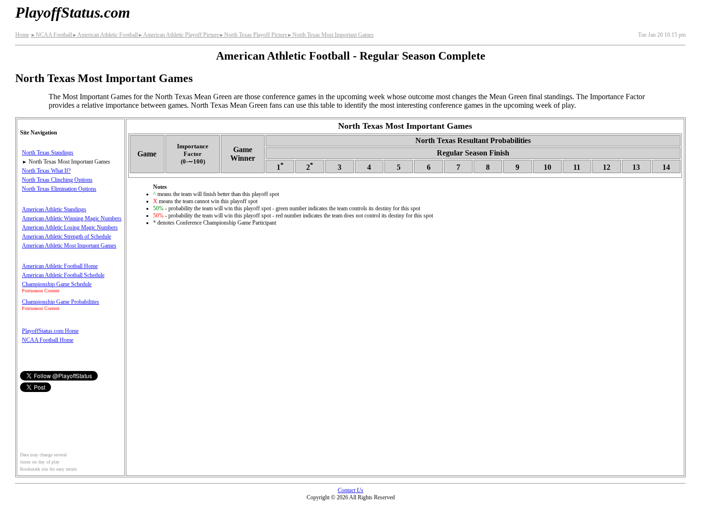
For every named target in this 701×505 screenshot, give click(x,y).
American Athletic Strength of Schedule (66, 236)
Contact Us (350, 490)
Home (22, 34)
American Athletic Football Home (60, 266)
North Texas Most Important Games (330, 34)
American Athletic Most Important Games (69, 245)
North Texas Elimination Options (59, 189)
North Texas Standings (47, 152)
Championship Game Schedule (57, 284)
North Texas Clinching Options (57, 179)
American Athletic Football (105, 34)
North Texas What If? (46, 170)
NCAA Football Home (47, 340)
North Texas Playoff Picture (253, 34)
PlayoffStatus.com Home (50, 331)
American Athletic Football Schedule (63, 275)
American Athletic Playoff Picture (178, 34)
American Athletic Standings (54, 209)
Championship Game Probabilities (60, 302)
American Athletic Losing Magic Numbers (70, 227)
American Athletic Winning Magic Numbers (72, 218)
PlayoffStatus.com (72, 12)
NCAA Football (51, 34)
